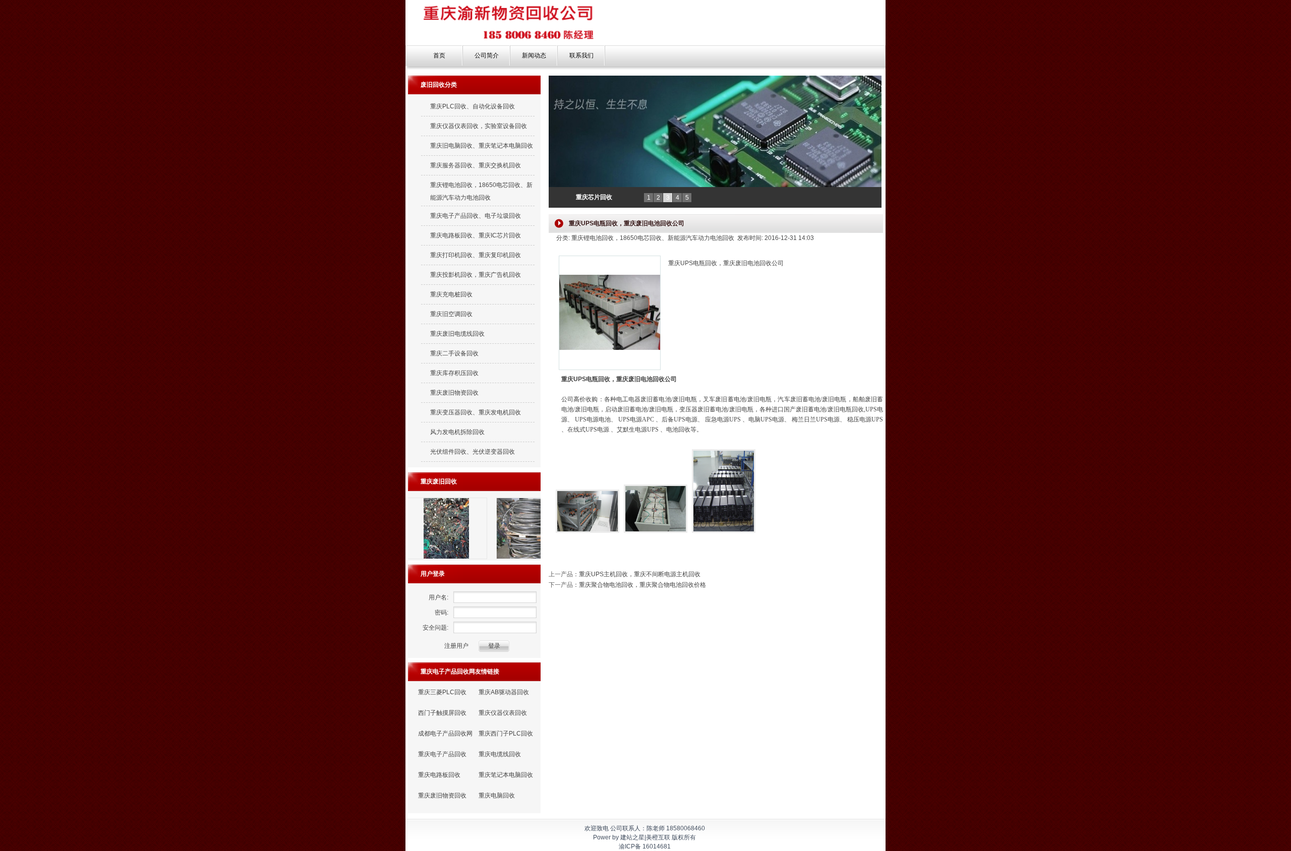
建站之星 (632, 837)
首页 (439, 55)
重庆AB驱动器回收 (504, 692)
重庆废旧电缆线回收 (457, 333)
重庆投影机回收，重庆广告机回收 (475, 274)
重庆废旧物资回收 (454, 392)
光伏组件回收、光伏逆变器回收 (472, 451)
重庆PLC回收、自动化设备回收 (472, 106)
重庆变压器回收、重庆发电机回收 (475, 412)
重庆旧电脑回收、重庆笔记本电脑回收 (481, 145)
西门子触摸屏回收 (442, 712)
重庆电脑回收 (497, 795)
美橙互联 (658, 837)
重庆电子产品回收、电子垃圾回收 (475, 215)
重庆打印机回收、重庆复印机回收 (475, 255)
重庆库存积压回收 (454, 373)
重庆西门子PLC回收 (506, 733)
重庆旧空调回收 (451, 314)
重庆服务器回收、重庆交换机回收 (475, 165)
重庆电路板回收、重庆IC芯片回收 (475, 235)
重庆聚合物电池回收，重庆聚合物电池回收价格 (642, 584)
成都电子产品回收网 (445, 733)
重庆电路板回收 (439, 774)
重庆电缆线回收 (500, 754)
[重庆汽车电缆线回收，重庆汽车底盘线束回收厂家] (460, 558)
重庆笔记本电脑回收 (506, 774)
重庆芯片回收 (594, 197)
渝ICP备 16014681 (645, 846)
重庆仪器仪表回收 (503, 712)
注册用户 (456, 645)
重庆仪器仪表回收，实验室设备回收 (478, 126)
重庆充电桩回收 (451, 294)
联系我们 (581, 55)
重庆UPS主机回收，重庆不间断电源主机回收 (639, 574)
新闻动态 (534, 55)
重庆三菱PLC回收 (442, 692)
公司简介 (487, 55)
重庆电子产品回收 (442, 754)
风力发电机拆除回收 (457, 432)
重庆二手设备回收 (454, 353)
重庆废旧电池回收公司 (646, 379)
